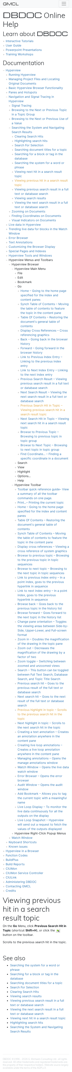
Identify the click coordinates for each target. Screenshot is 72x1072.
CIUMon (11, 868)
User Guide (13, 45)
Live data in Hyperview (25, 224)
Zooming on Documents (28, 211)
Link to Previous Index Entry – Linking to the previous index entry (41, 361)
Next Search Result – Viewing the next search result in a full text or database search (43, 396)
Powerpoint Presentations (24, 50)
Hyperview (13, 70)
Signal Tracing (21, 105)
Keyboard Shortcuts (23, 842)
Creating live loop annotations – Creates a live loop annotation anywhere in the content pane (40, 749)
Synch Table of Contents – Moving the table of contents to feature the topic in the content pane (44, 308)
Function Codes (17, 855)
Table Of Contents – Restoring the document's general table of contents (44, 321)
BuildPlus (12, 860)
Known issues (18, 846)
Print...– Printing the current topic (41, 502)
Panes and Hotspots (23, 92)
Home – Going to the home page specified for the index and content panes (43, 295)
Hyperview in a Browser (22, 851)
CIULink (11, 877)
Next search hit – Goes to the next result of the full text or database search (42, 701)
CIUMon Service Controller (24, 873)
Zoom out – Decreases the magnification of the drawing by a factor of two (41, 652)
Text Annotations (20, 242)
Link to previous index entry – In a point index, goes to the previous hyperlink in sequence (41, 582)
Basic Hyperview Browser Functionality (36, 88)
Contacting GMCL (18, 886)
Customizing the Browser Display (32, 246)
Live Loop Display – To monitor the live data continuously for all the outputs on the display (42, 811)
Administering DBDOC (21, 882)
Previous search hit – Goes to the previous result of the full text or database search (41, 687)
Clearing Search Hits (29, 136)
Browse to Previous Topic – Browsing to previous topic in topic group (41, 436)
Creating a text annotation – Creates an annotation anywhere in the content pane (43, 736)
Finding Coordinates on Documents (36, 216)
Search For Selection (29, 145)
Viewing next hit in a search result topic (38, 1018)
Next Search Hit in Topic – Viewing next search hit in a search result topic (44, 423)
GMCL (11, 3)
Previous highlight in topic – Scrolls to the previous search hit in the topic (42, 714)
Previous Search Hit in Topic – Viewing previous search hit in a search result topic (42, 410)
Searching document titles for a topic (41, 149)
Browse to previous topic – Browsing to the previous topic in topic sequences (43, 560)
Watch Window (22, 838)
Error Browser (18, 238)
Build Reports (15, 864)
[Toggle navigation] (64, 3)
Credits (11, 890)
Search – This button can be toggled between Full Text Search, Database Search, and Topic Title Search (43, 674)
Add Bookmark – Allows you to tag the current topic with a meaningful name (42, 798)
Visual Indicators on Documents (34, 220)
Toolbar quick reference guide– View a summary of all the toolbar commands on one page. (43, 493)
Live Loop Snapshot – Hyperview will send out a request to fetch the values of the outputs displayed (42, 824)
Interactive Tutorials (19, 41)
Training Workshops (19, 54)
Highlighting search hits (31, 141)
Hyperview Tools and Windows (30, 255)
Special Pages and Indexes (27, 251)
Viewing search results (30, 198)
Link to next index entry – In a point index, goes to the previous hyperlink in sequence (42, 595)
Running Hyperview (22, 74)
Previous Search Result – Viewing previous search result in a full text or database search (44, 383)
